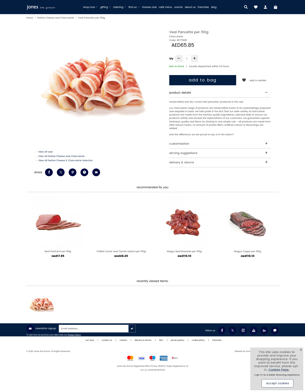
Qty (171, 58)
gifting (104, 7)
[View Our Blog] (275, 330)
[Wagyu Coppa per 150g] (247, 222)
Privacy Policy (74, 335)
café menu (165, 7)
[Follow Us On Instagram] (243, 330)
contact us (107, 340)
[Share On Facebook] (49, 172)
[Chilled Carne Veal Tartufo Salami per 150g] (121, 222)
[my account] (266, 7)
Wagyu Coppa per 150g (247, 251)
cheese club (149, 7)
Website (239, 351)
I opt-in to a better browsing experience (277, 375)
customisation (179, 143)
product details (180, 92)
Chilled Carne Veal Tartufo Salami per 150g (121, 251)
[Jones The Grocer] (53, 7)
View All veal (45, 152)
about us (190, 7)
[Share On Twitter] (61, 172)
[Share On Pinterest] (72, 172)
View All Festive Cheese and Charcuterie (61, 156)
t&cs (161, 340)
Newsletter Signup (45, 328)
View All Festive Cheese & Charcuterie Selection (65, 160)
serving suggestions (183, 153)
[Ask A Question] (84, 172)
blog (213, 7)
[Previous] (30, 233)
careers (123, 340)
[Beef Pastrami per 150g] (58, 222)
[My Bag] (275, 7)
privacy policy (177, 340)
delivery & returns (181, 162)
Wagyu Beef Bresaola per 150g (184, 251)
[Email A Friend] (96, 172)
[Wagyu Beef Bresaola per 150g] (184, 222)
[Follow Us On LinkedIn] (264, 330)
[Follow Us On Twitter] (232, 330)
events (178, 7)
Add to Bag (203, 80)
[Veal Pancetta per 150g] (41, 304)
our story (90, 340)
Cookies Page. (278, 369)
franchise (203, 7)
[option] (93, 86)
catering (118, 7)
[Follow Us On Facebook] (222, 330)
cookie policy (198, 340)
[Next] (274, 233)
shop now (89, 7)
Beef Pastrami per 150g (58, 251)
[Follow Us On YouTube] (254, 330)
